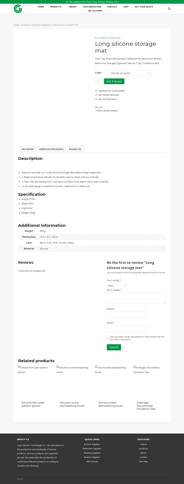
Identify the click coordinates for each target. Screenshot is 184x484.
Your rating (114, 280)
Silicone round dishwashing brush (72, 404)
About (73, 6)
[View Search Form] (167, 8)
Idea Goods (92, 461)
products (143, 448)
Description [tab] (28, 149)
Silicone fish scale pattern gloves (33, 404)
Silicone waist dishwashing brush (110, 404)
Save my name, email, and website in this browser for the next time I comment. (137, 338)
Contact (112, 6)
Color (98, 72)
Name (111, 308)
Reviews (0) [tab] (75, 149)
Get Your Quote (144, 6)
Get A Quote (114, 81)
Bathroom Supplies (92, 448)
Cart (126, 6)
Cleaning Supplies (92, 452)
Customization (92, 6)
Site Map (143, 461)
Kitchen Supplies (108, 38)
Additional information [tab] (51, 149)
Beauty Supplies (92, 457)
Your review (114, 290)
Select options (30, 414)
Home (41, 6)
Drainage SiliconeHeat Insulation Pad (146, 405)
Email (110, 322)
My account (95, 10)
